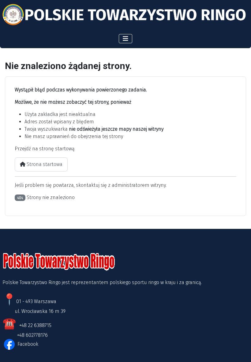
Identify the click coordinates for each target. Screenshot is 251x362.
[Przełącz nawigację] (125, 38)
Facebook (27, 344)
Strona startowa (43, 164)
